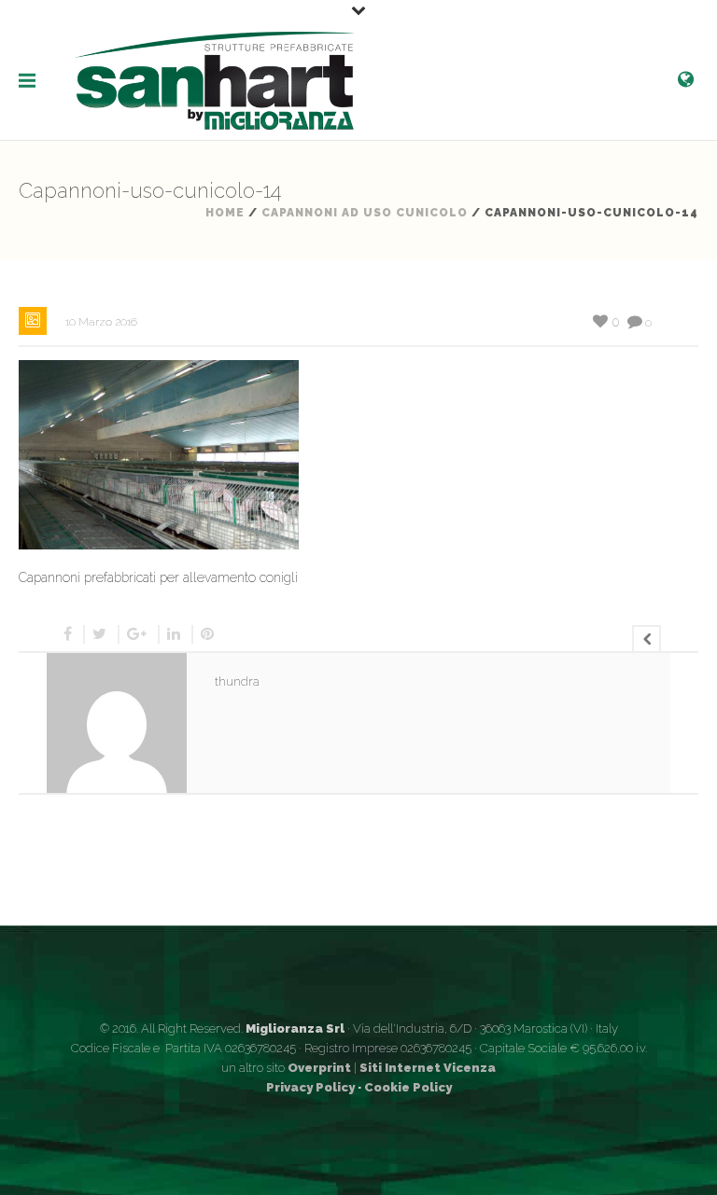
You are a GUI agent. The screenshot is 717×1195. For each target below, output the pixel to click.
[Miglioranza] (215, 79)
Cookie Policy (408, 1087)
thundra (237, 681)
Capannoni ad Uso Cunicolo (364, 212)
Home (225, 212)
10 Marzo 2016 (101, 321)
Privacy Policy (310, 1087)
